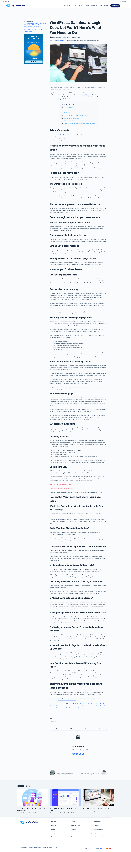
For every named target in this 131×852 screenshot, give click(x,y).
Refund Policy (95, 848)
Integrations (94, 5)
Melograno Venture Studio (34, 847)
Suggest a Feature (98, 829)
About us (73, 833)
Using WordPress (76, 37)
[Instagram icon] (80, 754)
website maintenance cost (74, 705)
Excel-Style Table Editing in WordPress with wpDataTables (35, 30)
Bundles (53, 837)
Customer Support (98, 837)
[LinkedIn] (99, 728)
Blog (101, 5)
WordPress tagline (80, 707)
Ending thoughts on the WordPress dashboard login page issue (79, 123)
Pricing (106, 5)
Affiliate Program (75, 825)
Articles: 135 (78, 757)
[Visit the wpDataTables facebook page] (101, 848)
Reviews (73, 821)
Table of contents (68, 107)
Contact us (73, 837)
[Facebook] (57, 728)
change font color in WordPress (67, 700)
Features (80, 5)
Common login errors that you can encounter (75, 115)
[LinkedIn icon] (77, 754)
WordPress (54, 721)
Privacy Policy (86, 848)
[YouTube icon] (83, 754)
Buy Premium (115, 5)
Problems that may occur (70, 112)
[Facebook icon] (73, 754)
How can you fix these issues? (71, 118)
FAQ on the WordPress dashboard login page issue (76, 121)
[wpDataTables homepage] (29, 822)
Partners (73, 829)
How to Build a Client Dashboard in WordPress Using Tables (33, 27)
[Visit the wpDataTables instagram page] (107, 848)
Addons (87, 5)
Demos (74, 5)
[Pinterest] (85, 728)
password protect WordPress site (96, 705)
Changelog (96, 825)
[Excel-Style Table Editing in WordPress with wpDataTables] (98, 797)
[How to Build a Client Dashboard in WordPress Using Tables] (65, 797)
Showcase (53, 821)
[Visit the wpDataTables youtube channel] (110, 848)
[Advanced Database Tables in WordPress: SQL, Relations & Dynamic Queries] (32, 797)
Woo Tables (67, 5)
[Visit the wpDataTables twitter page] (104, 848)
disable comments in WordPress (63, 707)
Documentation (97, 821)
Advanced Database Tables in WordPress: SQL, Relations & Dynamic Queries (35, 24)
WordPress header (82, 703)
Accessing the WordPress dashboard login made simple (78, 110)
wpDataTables (86, 95)
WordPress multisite (93, 703)
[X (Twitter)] (71, 728)
